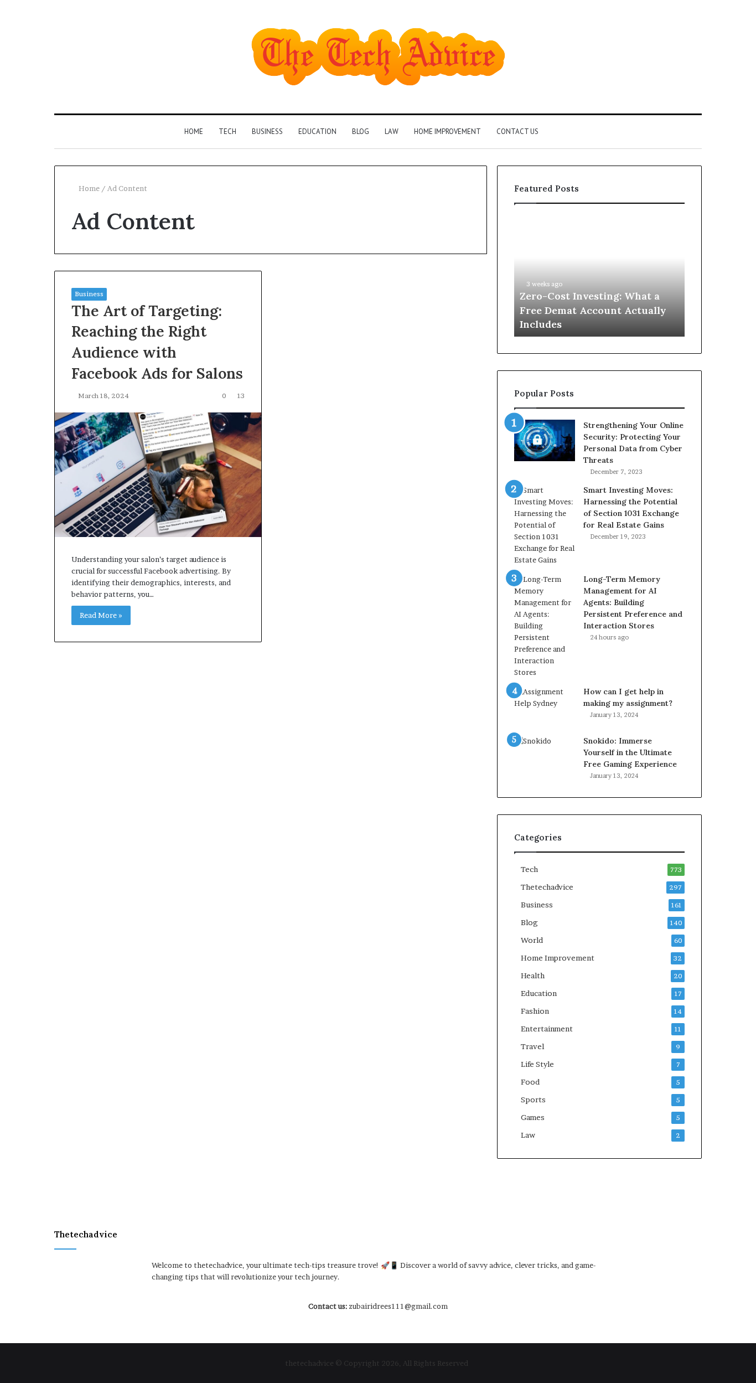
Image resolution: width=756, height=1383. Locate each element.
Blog (360, 131)
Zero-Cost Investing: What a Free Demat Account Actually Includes (593, 310)
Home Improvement (447, 131)
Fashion (535, 1011)
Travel (532, 1046)
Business (267, 131)
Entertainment (547, 1028)
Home (193, 131)
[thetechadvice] (378, 57)
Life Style (537, 1064)
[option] (599, 276)
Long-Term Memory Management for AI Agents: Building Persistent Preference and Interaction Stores (632, 602)
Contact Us (517, 131)
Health (533, 975)
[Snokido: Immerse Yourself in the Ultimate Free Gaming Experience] (544, 756)
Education (317, 131)
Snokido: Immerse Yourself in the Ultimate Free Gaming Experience (630, 752)
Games (533, 1117)
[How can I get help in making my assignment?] (544, 706)
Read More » (101, 615)
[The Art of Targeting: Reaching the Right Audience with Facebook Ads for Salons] (158, 474)
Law (391, 131)
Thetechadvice (547, 887)
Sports (533, 1099)
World (532, 940)
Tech (227, 131)
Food (530, 1081)
